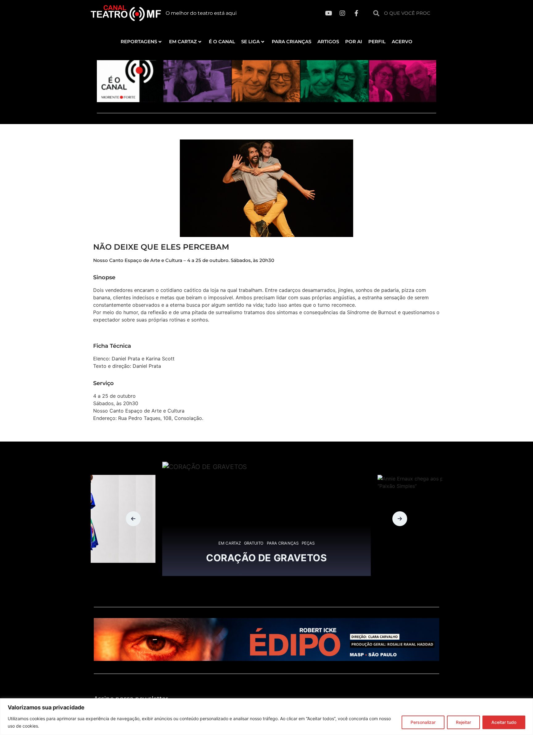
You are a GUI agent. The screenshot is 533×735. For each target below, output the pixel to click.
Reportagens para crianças (96, 559)
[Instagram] (342, 13)
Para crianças (291, 41)
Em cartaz (183, 41)
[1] (266, 659)
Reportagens (139, 41)
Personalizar (423, 722)
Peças (308, 543)
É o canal (222, 41)
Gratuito (254, 543)
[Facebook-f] (356, 13)
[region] (266, 716)
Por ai (353, 41)
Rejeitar (463, 722)
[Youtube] (328, 13)
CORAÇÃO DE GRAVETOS (266, 558)
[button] (133, 518)
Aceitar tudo (503, 722)
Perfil (377, 41)
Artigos (328, 41)
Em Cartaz (229, 543)
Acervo (402, 41)
